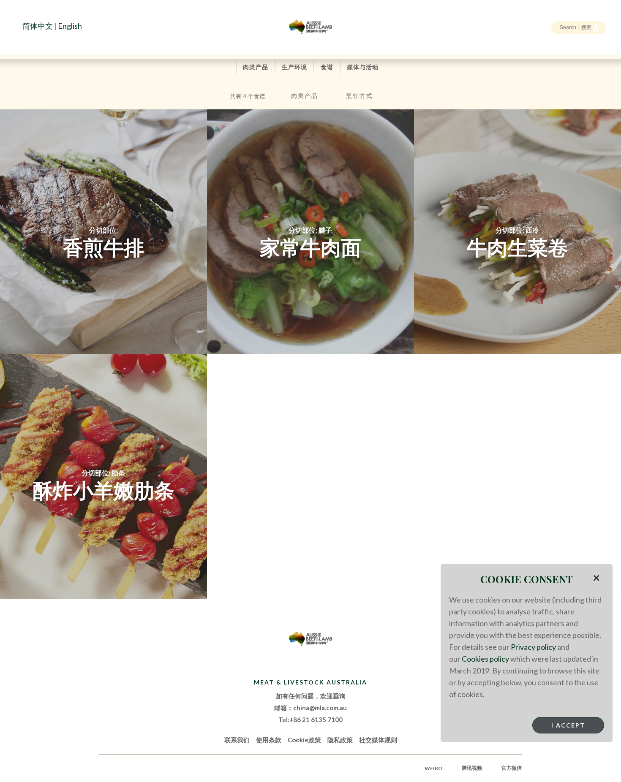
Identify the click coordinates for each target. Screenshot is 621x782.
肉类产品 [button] (304, 95)
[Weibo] (29, 45)
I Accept (568, 725)
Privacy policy (533, 647)
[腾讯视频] (44, 45)
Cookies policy (485, 658)
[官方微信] (59, 45)
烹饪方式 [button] (359, 95)
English (70, 25)
